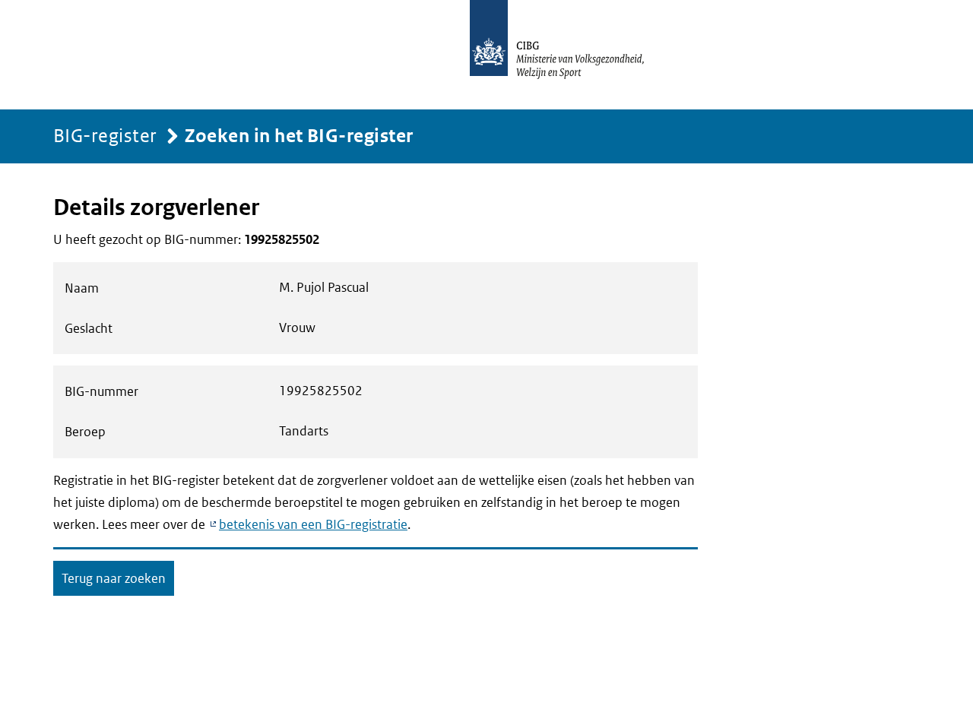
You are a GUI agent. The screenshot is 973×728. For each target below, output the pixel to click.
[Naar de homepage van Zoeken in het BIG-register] (573, 54)
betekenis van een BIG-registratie (313, 524)
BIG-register (105, 135)
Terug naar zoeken (114, 578)
